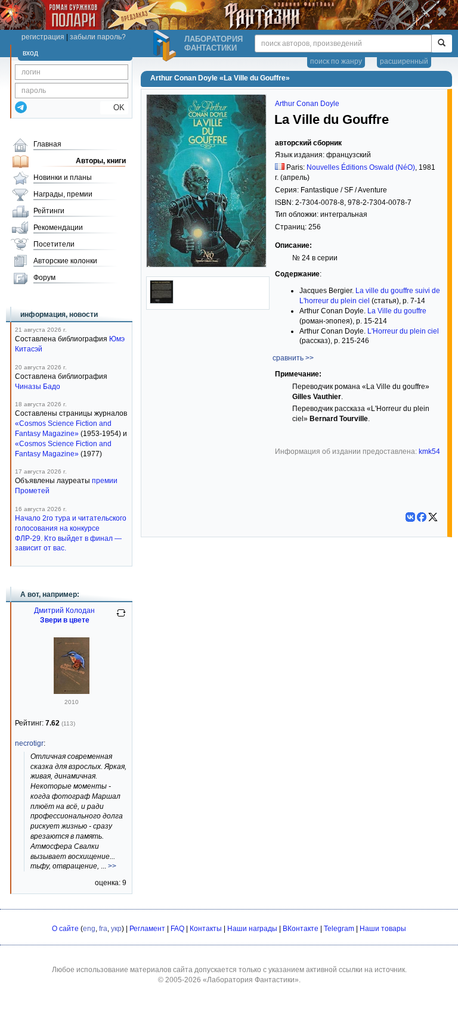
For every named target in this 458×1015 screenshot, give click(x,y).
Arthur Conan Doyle (307, 103)
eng (89, 928)
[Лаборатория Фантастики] (166, 46)
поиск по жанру (336, 61)
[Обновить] (121, 618)
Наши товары (383, 928)
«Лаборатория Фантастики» (251, 980)
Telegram (339, 928)
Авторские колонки (65, 261)
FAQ (177, 928)
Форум (44, 277)
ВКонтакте (300, 928)
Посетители (54, 244)
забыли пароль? (98, 37)
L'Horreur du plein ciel (403, 331)
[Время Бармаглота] (71, 691)
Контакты (206, 928)
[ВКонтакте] (410, 517)
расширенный (404, 61)
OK (114, 107)
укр (116, 928)
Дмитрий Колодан (64, 610)
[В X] (433, 517)
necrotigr (29, 743)
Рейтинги (48, 211)
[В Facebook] (421, 517)
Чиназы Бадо (37, 386)
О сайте (65, 928)
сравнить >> (293, 358)
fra (103, 928)
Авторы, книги (101, 161)
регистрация (42, 37)
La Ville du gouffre (396, 311)
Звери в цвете (64, 620)
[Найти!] (441, 43)
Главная (47, 144)
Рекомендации (58, 227)
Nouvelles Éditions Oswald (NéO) (361, 167)
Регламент (147, 928)
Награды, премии (62, 194)
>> (112, 866)
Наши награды (252, 928)
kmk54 (429, 451)
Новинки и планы (62, 177)
